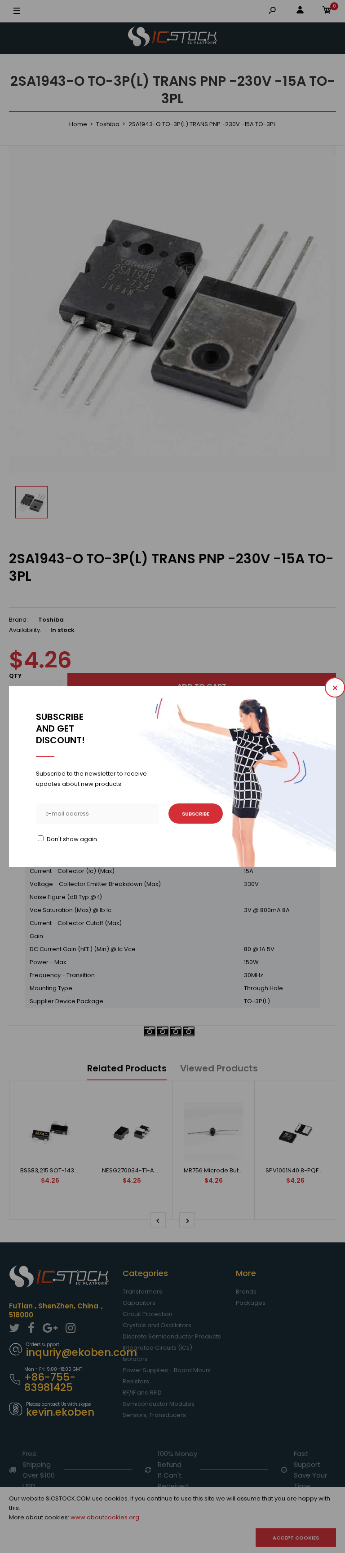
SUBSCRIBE (195, 813)
